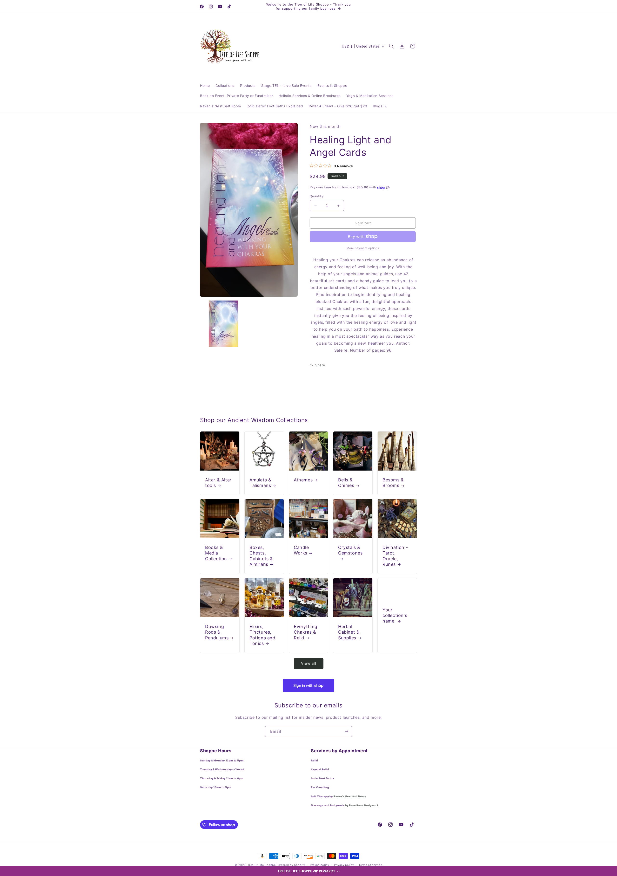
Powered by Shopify (290, 865)
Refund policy (319, 865)
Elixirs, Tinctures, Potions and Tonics (262, 635)
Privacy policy (344, 865)
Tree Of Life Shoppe (261, 865)
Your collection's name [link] (394, 615)
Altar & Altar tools (218, 482)
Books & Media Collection (216, 553)
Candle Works (301, 550)
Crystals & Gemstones (350, 550)
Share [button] (320, 365)
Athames (303, 479)
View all (308, 663)
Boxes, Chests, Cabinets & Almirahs (261, 556)
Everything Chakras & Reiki (305, 632)
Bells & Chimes (346, 482)
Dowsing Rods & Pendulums (216, 632)
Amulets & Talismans (260, 482)
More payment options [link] (363, 248)
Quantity (316, 196)
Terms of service (370, 865)
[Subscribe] (346, 731)
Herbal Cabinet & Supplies (348, 632)
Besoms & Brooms (393, 482)
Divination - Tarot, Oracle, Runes (395, 556)
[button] (308, 871)
